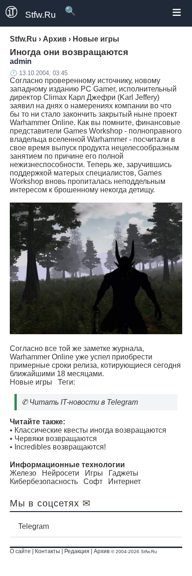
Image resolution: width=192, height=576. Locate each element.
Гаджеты (123, 473)
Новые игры (31, 382)
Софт (93, 481)
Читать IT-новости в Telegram (83, 402)
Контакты (47, 551)
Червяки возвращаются (55, 439)
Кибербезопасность (44, 481)
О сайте (20, 551)
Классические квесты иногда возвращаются (90, 430)
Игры (94, 473)
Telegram (33, 526)
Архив (102, 551)
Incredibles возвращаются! (60, 447)
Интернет (124, 481)
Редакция (76, 551)
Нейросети (60, 473)
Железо (23, 473)
